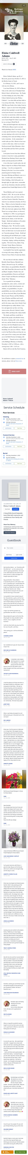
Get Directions (8, 428)
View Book (7, 509)
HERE (14, 69)
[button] (14, 779)
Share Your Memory (10, 532)
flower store (19, 361)
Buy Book (15, 509)
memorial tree (20, 358)
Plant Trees (19, 428)
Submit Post (14, 558)
